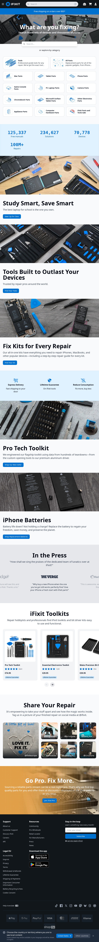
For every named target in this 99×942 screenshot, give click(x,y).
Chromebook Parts (22, 100)
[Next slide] (52, 684)
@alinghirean (50, 736)
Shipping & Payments (11, 879)
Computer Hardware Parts (52, 111)
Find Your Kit (10, 363)
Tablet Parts (51, 76)
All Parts (69, 60)
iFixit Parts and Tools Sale (84, 111)
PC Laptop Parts (52, 88)
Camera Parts (83, 88)
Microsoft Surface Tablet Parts (53, 99)
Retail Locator (34, 834)
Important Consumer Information (11, 883)
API (4, 841)
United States (63, 936)
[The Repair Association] (94, 905)
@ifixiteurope (31, 755)
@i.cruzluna (69, 736)
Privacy (6, 863)
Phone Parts (83, 76)
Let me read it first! (75, 841)
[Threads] (89, 905)
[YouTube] (75, 905)
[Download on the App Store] (39, 857)
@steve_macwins (87, 736)
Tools (20, 60)
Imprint (6, 859)
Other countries (82, 936)
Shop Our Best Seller (13, 465)
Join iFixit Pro (49, 800)
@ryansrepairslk (68, 755)
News (31, 845)
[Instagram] (70, 905)
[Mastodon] (80, 905)
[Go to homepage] (14, 4)
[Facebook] (61, 905)
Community (34, 826)
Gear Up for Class (12, 216)
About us (6, 826)
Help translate (8, 905)
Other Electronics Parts (85, 99)
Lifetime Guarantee (10, 875)
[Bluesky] (85, 905)
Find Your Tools (11, 291)
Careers (6, 838)
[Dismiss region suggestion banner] (93, 936)
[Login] (96, 4)
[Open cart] (90, 4)
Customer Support (10, 830)
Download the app (38, 851)
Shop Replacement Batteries (16, 536)
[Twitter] (66, 905)
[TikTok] (56, 905)
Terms (5, 867)
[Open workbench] (84, 4)
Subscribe (81, 836)
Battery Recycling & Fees (13, 889)
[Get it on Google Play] (39, 864)
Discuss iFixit (8, 834)
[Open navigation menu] (2, 4)
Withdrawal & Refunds (12, 871)
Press (31, 841)
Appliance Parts (20, 111)
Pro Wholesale (35, 830)
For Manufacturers (36, 838)
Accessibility (8, 855)
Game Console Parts (20, 88)
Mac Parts (18, 76)
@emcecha (51, 755)
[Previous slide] (46, 684)
